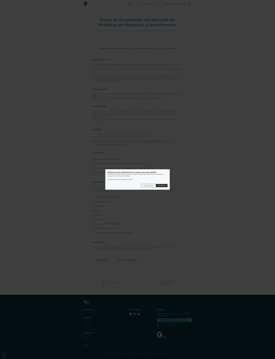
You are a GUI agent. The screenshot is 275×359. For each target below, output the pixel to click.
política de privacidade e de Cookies (124, 179)
